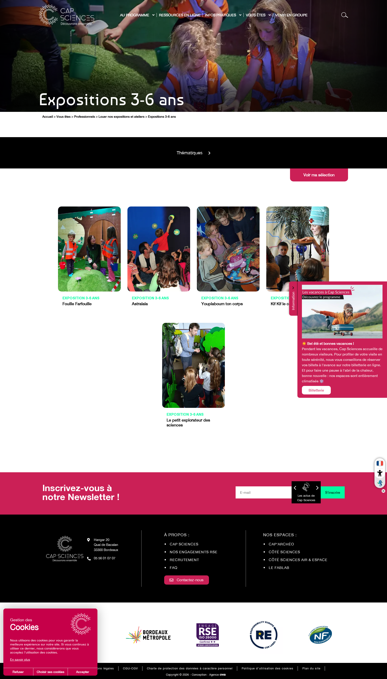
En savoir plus (20, 659)
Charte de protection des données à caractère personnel (190, 668)
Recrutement (184, 560)
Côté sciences (284, 552)
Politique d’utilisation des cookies (267, 668)
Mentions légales (101, 668)
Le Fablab (279, 568)
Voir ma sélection (319, 174)
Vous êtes (63, 116)
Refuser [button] (18, 672)
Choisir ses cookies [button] (50, 672)
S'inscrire (332, 492)
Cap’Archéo (281, 544)
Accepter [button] (82, 672)
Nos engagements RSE (193, 552)
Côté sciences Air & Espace (298, 560)
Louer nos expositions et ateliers (121, 116)
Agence (217, 674)
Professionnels (84, 116)
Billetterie (316, 390)
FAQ (173, 568)
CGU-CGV (130, 668)
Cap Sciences (184, 544)
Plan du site (311, 668)
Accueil (47, 116)
